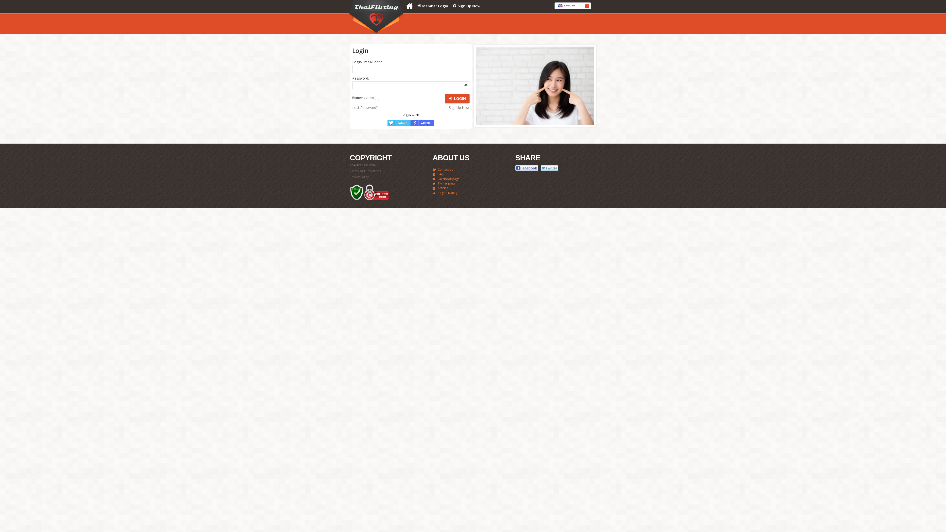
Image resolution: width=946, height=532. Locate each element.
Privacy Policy (359, 177)
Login (459, 99)
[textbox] (573, 6)
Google (426, 123)
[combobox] (573, 5)
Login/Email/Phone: (367, 62)
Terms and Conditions (365, 171)
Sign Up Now (459, 107)
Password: (360, 78)
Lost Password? (365, 107)
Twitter (402, 123)
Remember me (363, 97)
